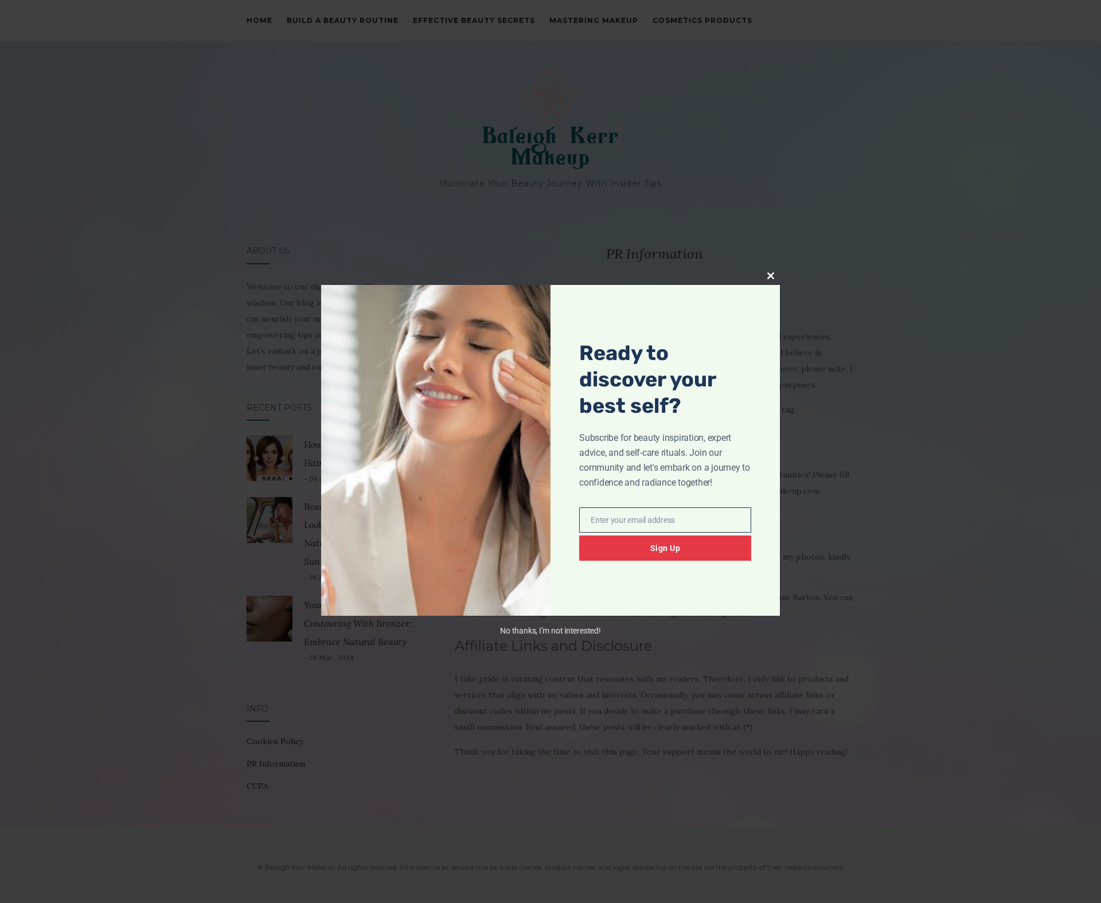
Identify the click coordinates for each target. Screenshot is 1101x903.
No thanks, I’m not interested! (550, 630)
